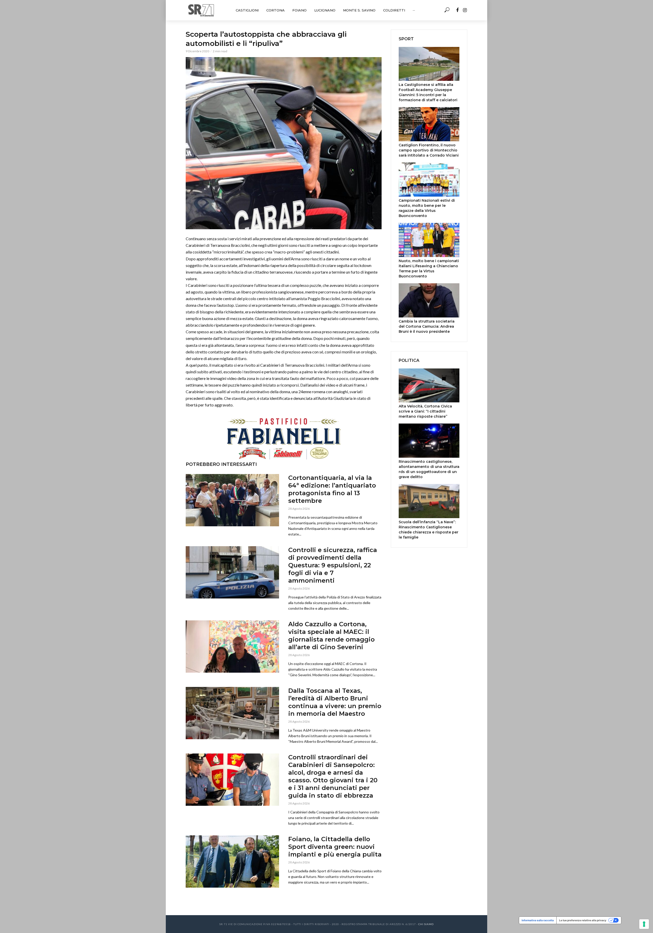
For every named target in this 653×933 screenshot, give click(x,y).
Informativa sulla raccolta (538, 920)
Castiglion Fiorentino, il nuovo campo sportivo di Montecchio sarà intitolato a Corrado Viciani (429, 150)
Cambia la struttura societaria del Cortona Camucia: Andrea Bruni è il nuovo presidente (427, 326)
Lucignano (324, 10)
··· (414, 10)
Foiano (299, 10)
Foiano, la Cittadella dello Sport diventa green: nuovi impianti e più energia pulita (335, 846)
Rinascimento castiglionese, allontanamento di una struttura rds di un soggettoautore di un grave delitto (429, 469)
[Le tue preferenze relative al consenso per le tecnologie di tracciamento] (644, 924)
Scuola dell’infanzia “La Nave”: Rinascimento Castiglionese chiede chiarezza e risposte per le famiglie (428, 530)
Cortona (275, 10)
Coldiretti (394, 10)
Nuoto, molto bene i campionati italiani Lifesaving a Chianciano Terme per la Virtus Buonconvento (429, 268)
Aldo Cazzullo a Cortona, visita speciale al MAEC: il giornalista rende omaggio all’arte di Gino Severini (331, 635)
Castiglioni (247, 10)
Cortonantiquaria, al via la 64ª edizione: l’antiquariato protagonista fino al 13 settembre (332, 489)
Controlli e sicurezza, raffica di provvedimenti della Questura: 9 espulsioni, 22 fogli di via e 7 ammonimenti (332, 565)
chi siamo (426, 924)
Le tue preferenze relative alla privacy (582, 920)
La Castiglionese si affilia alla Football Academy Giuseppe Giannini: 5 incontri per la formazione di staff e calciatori (428, 92)
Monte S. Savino (359, 10)
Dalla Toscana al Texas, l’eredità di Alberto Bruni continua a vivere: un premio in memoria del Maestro (334, 702)
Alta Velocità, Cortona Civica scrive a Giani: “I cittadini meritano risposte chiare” (425, 411)
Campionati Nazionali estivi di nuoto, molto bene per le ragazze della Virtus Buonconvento (427, 208)
